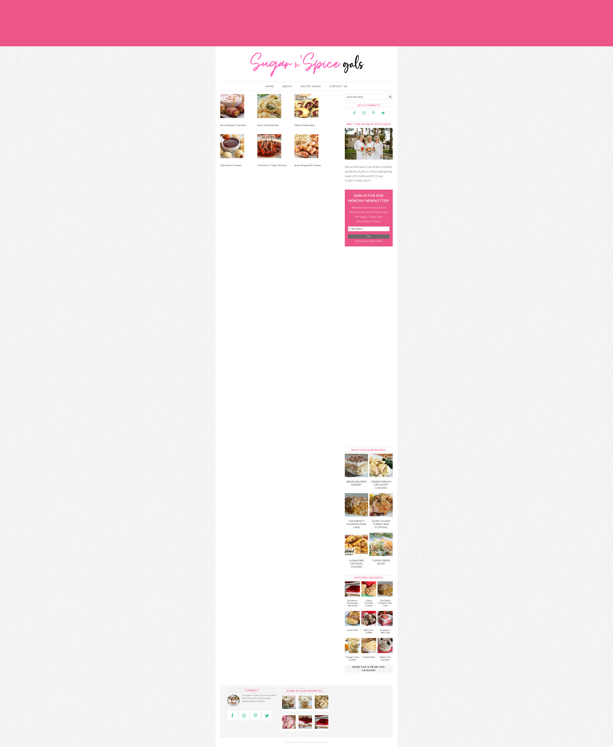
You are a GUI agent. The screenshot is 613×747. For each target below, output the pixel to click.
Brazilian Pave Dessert (356, 483)
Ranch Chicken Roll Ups (268, 125)
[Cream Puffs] (352, 625)
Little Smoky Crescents (231, 165)
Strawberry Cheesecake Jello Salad (352, 603)
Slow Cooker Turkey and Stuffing (381, 524)
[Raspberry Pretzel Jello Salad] (305, 727)
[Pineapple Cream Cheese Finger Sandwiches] (289, 708)
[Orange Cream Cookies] (352, 652)
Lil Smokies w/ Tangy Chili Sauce (272, 165)
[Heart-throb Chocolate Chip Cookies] (321, 708)
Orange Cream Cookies (352, 658)
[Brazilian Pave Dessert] (356, 476)
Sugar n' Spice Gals (306, 63)
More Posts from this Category (369, 669)
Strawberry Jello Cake (385, 631)
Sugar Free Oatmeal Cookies (356, 563)
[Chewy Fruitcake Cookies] (368, 595)
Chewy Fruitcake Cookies (368, 603)
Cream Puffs (352, 630)
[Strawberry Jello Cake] (385, 625)
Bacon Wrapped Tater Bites (233, 125)
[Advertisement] (306, 23)
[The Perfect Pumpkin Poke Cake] (356, 515)
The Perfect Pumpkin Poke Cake (356, 524)
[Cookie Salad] (368, 652)
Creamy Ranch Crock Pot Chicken (381, 484)
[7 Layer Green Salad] (381, 555)
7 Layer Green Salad (381, 562)
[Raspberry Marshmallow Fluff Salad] (289, 727)
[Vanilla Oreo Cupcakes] (385, 652)
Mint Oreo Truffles (369, 631)
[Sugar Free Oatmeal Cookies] (356, 555)
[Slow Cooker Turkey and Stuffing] (381, 515)
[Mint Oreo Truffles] (368, 625)
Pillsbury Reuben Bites (305, 125)
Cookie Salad (369, 657)
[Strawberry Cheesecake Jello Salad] (352, 595)
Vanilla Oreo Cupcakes (385, 658)
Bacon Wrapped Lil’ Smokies (308, 165)
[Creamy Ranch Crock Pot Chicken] (381, 476)
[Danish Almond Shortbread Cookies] (305, 708)
